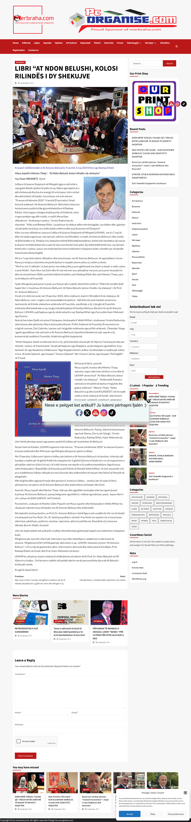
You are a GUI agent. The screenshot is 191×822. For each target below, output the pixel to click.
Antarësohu (154, 377)
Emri (132, 365)
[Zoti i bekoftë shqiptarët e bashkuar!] (138, 475)
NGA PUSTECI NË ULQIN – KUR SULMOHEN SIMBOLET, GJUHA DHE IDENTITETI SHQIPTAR (153, 153)
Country (134, 341)
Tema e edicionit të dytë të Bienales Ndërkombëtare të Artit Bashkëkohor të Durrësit (69, 632)
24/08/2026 (102, 642)
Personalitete (138, 257)
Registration (19, 50)
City (132, 328)
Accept (130, 814)
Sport (134, 274)
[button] (185, 792)
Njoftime (136, 245)
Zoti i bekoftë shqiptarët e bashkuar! (149, 183)
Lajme (37, 42)
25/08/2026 (24, 636)
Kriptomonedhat (140, 229)
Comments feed (139, 573)
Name (18, 712)
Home (16, 42)
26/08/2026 (24, 809)
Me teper (149, 42)
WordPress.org (139, 579)
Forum (120, 42)
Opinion (59, 42)
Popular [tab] (148, 386)
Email (75, 712)
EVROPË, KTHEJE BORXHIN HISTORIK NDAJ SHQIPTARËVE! (153, 176)
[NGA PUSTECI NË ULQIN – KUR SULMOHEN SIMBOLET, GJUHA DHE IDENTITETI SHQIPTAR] (62, 782)
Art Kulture (71, 42)
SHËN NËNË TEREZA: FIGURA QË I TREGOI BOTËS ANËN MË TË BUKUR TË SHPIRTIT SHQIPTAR (152, 141)
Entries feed (137, 567)
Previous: (40, 580)
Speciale (47, 42)
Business (136, 206)
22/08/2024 (24, 83)
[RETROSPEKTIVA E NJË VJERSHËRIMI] (31, 612)
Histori (97, 42)
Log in (135, 562)
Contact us (33, 50)
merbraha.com (22, 820)
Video (135, 296)
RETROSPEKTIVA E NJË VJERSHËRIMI (26, 630)
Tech (134, 285)
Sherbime (165, 42)
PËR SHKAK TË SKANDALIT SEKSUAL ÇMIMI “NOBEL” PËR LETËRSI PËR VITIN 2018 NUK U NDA (108, 633)
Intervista (108, 42)
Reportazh (85, 42)
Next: (103, 578)
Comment (20, 674)
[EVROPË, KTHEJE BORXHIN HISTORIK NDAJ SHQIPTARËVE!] (138, 456)
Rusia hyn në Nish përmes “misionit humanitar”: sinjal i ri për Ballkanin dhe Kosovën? (150, 165)
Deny (152, 814)
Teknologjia (132, 42)
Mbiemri (134, 353)
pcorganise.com (65, 820)
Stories (135, 279)
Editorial (26, 42)
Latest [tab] (136, 386)
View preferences (176, 814)
